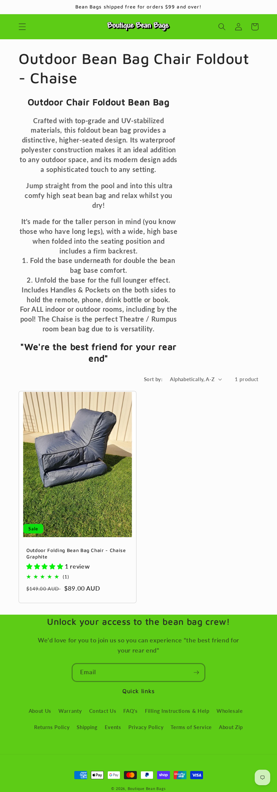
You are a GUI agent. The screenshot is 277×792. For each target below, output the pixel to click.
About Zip (231, 727)
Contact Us (103, 711)
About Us (40, 711)
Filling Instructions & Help (177, 711)
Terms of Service (191, 727)
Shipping (87, 727)
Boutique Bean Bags (147, 788)
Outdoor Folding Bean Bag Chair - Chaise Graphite (76, 553)
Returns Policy (52, 727)
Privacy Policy (145, 727)
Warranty (70, 711)
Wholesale (230, 711)
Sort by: (153, 379)
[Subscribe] (196, 672)
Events (113, 727)
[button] (22, 27)
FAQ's (130, 711)
